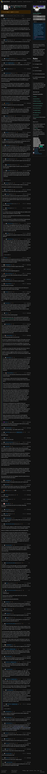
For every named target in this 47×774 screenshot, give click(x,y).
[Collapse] (2, 19)
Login (40, 1)
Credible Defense (37, 112)
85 (10, 8)
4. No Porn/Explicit (38, 70)
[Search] (38, 1)
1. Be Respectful (37, 60)
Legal (27, 770)
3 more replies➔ (7, 180)
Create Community (27, 1)
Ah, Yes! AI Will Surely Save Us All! (17, 5)
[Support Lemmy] (32, 1)
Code (38, 770)
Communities (13, 1)
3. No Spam (36, 67)
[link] (12, 9)
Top (5, 15)
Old (18, 15)
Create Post (19, 1)
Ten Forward (36, 114)
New (15, 15)
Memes (35, 96)
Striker (36, 128)
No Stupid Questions (38, 105)
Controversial (10, 15)
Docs (35, 770)
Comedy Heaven (37, 110)
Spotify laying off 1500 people (8, 318)
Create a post (39, 19)
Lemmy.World (6, 1)
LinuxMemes (36, 117)
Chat (22, 15)
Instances (31, 770)
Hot (2, 15)
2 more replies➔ (7, 708)
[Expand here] (6, 7)
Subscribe (39, 16)
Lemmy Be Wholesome (38, 103)
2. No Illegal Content (38, 64)
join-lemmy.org (42, 771)
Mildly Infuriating (37, 101)
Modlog (41, 146)
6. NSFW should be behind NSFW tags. (39, 78)
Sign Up (44, 1)
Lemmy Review (37, 98)
